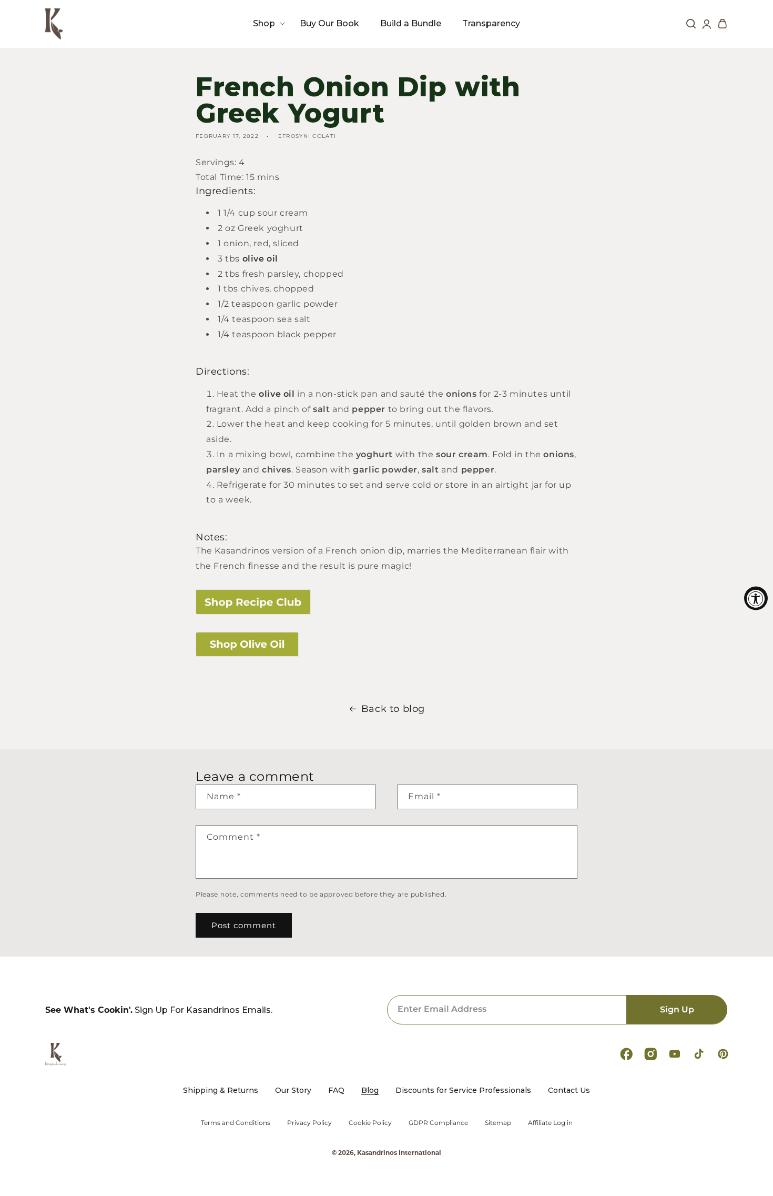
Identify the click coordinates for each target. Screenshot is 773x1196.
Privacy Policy (309, 1123)
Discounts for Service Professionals (463, 1090)
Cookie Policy (370, 1123)
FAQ (336, 1090)
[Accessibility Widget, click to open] (756, 598)
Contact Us (569, 1090)
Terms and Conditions (235, 1123)
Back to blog (393, 709)
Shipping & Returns (220, 1090)
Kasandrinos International (399, 1153)
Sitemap (498, 1123)
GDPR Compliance (438, 1123)
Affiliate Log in (550, 1123)
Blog (370, 1090)
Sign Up (677, 1009)
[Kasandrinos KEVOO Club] (386, 602)
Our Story (293, 1090)
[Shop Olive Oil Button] (386, 644)
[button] (265, 23)
